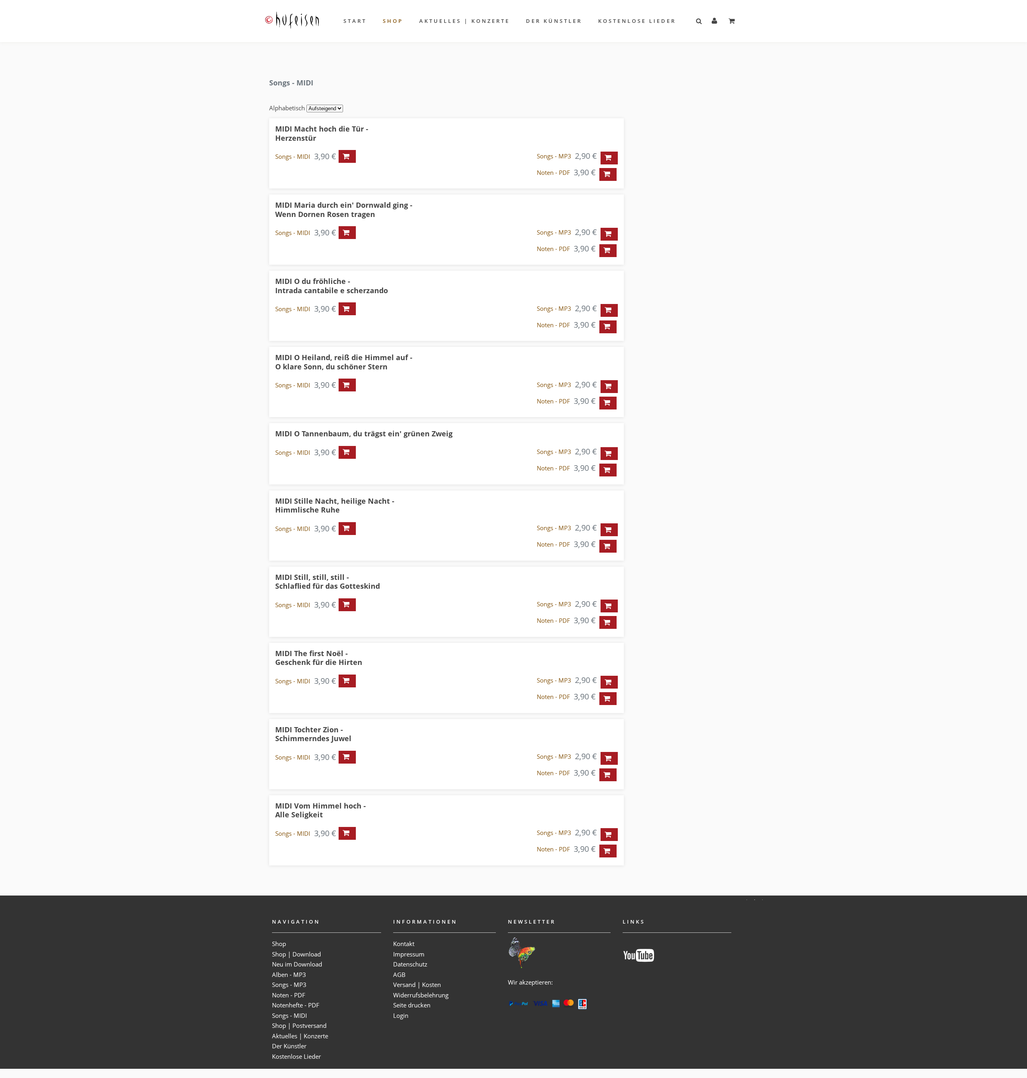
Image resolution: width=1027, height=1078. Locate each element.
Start (355, 20)
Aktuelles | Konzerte (464, 20)
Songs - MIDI (292, 156)
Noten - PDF (553, 172)
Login (400, 1015)
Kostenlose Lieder (637, 20)
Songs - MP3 (554, 156)
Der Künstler (554, 20)
